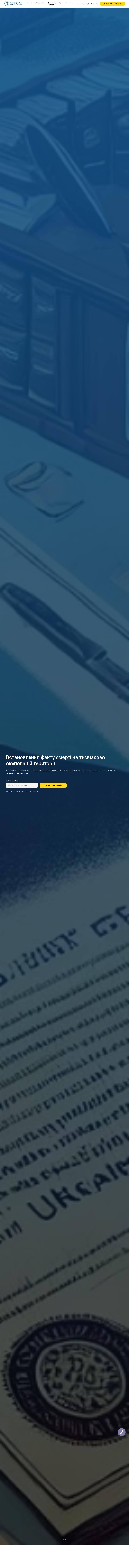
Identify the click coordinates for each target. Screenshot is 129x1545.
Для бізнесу (40, 3)
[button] (112, 4)
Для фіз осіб (52, 3)
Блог (70, 3)
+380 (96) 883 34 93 (90, 4)
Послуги (29, 3)
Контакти (51, 5)
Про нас (62, 3)
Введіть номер (12, 781)
